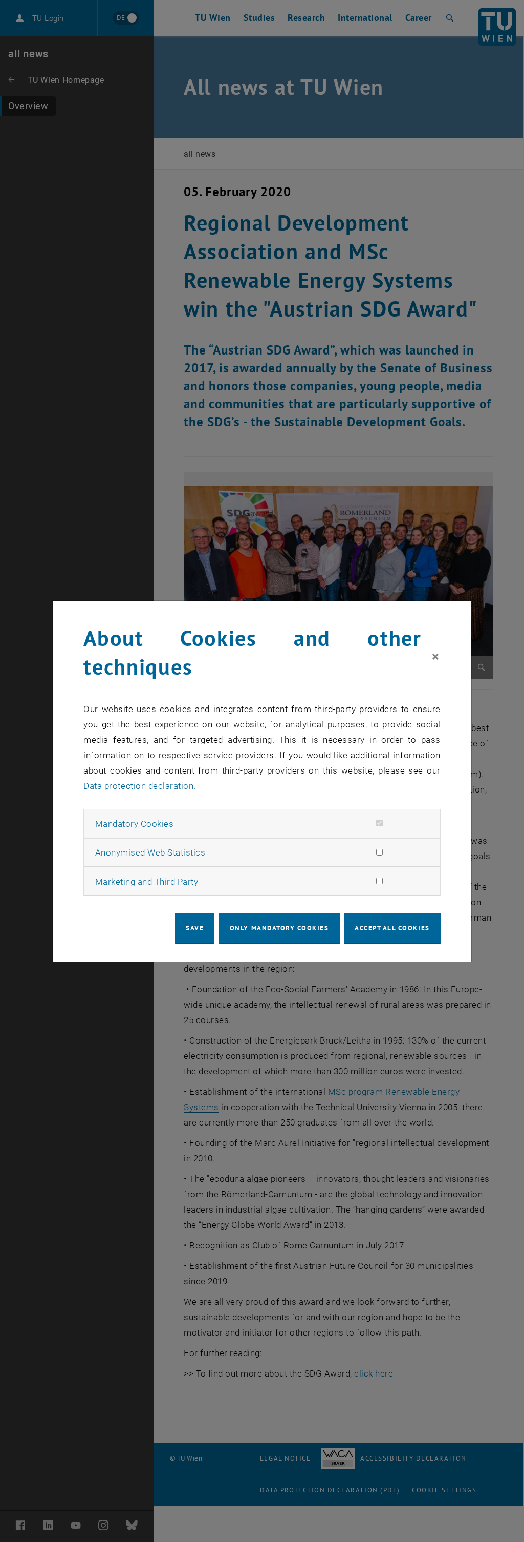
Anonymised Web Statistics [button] (150, 852)
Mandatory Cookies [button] (134, 824)
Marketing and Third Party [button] (147, 882)
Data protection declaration (138, 786)
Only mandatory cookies (279, 928)
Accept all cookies (392, 928)
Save (195, 928)
